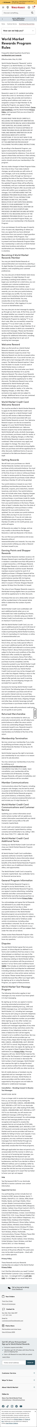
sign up (30, 1363)
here (13, 1278)
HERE (4, 966)
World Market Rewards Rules (26, 24)
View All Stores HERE (8, 1332)
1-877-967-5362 (7, 1315)
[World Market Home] (18, 7)
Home (3, 24)
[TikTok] (7, 1406)
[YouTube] (21, 1406)
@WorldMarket (7, 1400)
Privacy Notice (18, 1419)
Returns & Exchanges (8, 1304)
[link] (33, 7)
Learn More (22, 3)
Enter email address (11, 1363)
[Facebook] (3, 1406)
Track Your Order (7, 1301)
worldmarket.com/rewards (11, 55)
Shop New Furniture (18, 20)
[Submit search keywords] (32, 12)
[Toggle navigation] (3, 7)
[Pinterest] (16, 1406)
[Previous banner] (2, 2)
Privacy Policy (27, 898)
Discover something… (11, 13)
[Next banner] (34, 2)
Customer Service (12, 24)
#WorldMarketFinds (18, 1400)
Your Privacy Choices (12, 1423)
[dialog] (18, 1418)
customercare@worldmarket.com (14, 766)
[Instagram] (12, 1406)
